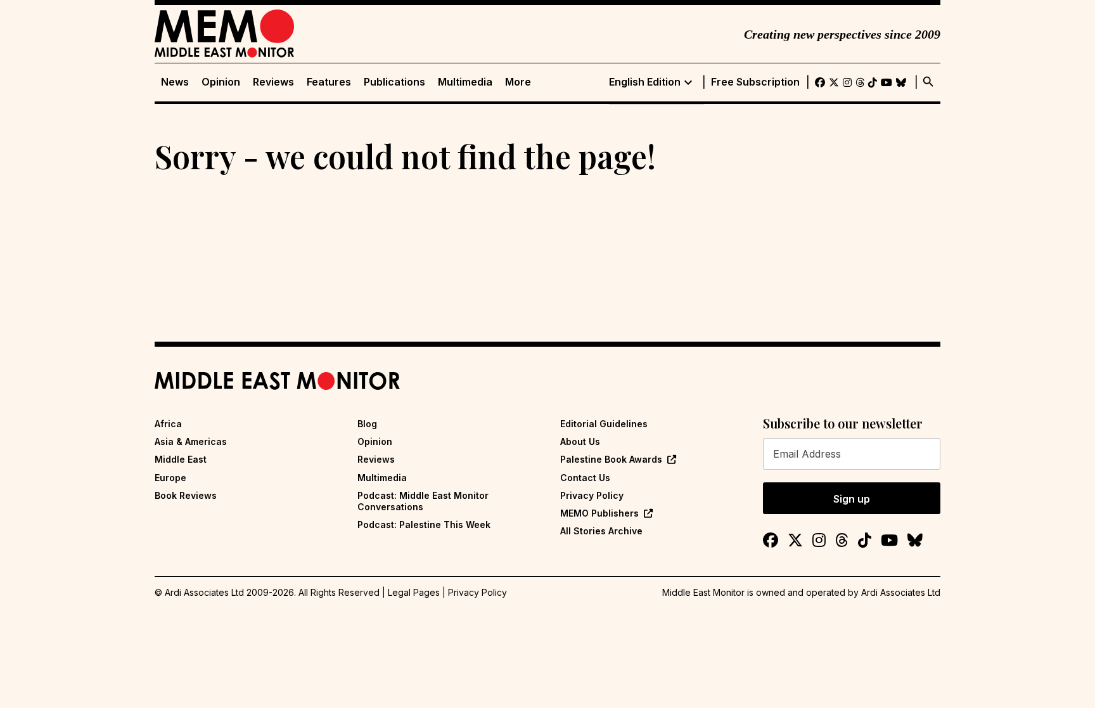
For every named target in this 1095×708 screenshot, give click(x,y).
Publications (394, 82)
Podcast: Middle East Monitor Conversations (423, 501)
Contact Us (585, 477)
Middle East (181, 459)
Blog (367, 423)
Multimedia (465, 82)
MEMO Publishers (599, 513)
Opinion (221, 82)
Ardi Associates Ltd (900, 592)
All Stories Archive (601, 530)
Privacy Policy (592, 495)
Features (329, 82)
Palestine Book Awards (611, 459)
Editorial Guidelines (604, 423)
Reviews (273, 82)
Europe (170, 477)
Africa (168, 423)
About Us (580, 441)
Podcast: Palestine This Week (423, 524)
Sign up (851, 498)
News (175, 82)
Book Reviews (186, 495)
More (518, 82)
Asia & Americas (191, 441)
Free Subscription (755, 82)
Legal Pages (414, 592)
